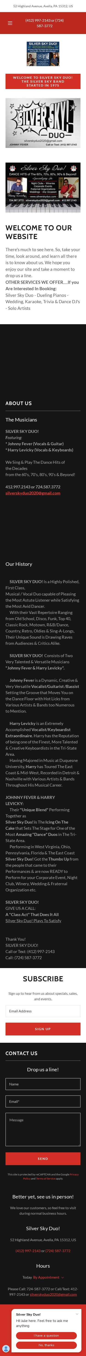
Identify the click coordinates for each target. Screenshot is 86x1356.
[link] (43, 53)
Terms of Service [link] (45, 1178)
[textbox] (43, 1011)
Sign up (43, 1029)
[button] (10, 23)
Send (43, 1159)
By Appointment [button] (46, 1277)
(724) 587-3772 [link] (57, 1250)
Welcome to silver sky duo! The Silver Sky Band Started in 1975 (43, 81)
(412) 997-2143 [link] (37, 20)
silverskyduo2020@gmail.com (33, 492)
